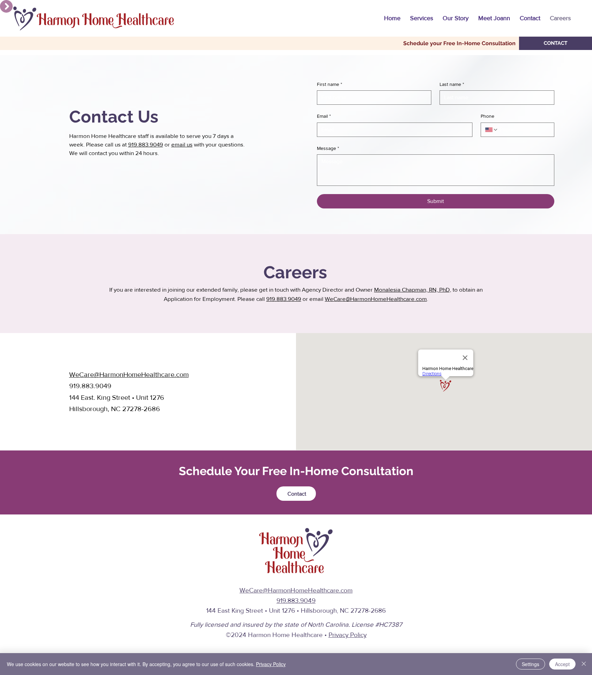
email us (182, 144)
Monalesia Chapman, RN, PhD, (412, 289)
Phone (487, 116)
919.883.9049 (145, 144)
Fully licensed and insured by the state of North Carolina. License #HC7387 (296, 624)
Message (328, 148)
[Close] (584, 664)
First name (329, 84)
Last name (452, 84)
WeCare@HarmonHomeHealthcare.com (376, 298)
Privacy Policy (348, 634)
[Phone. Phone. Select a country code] (491, 129)
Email (324, 116)
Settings (530, 664)
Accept (562, 664)
